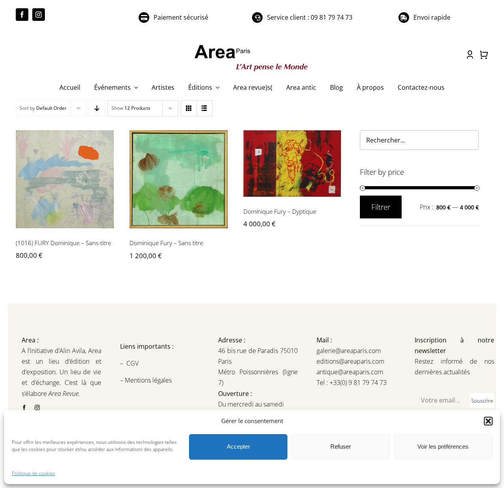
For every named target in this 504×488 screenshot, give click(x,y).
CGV (133, 363)
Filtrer (380, 207)
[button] (488, 421)
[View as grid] (188, 108)
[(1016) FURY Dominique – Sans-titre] (65, 179)
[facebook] (22, 14)
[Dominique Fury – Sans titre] (179, 179)
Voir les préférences (443, 446)
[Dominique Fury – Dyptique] (292, 163)
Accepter (238, 446)
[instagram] (38, 14)
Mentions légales (147, 380)
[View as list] (204, 108)
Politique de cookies (33, 473)
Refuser (340, 446)
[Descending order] (97, 108)
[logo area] (252, 45)
